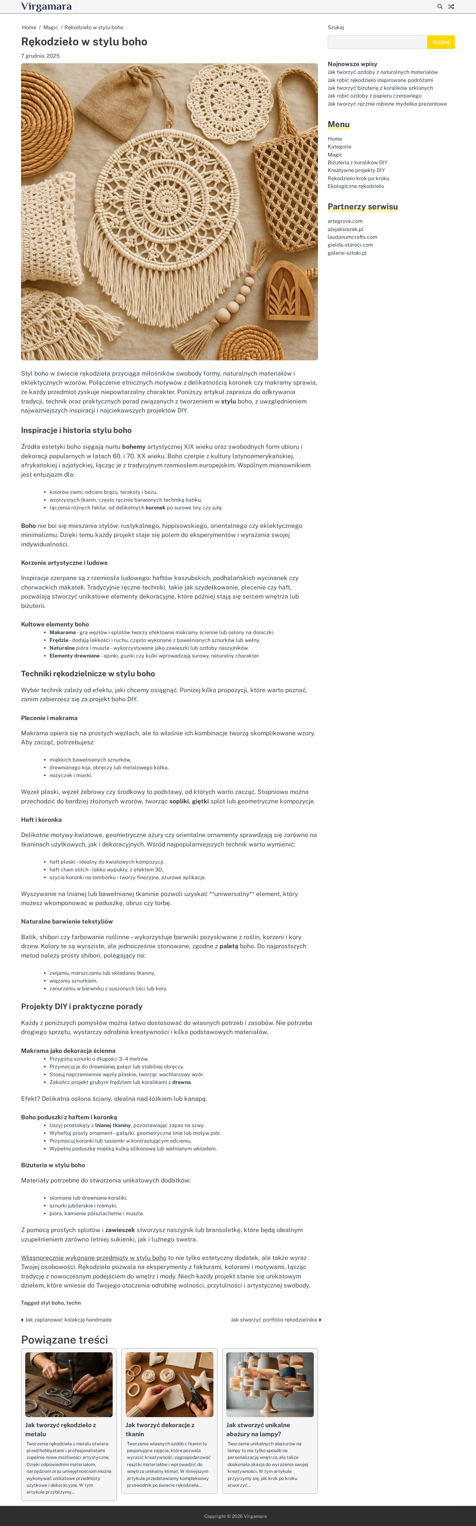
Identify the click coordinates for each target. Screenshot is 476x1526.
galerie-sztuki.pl (347, 253)
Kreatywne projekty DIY (356, 170)
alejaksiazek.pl (346, 229)
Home (335, 139)
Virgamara (46, 6)
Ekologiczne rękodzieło (356, 186)
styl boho (52, 1303)
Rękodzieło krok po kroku (358, 178)
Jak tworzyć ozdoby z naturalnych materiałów (383, 72)
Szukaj (336, 27)
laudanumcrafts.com (352, 237)
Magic (335, 155)
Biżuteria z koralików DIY (358, 162)
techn (73, 1303)
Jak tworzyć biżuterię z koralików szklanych (380, 88)
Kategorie (339, 147)
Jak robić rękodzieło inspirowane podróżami (380, 80)
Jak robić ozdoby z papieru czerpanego (375, 96)
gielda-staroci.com (350, 245)
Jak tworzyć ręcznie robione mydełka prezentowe (387, 104)
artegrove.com (345, 221)
